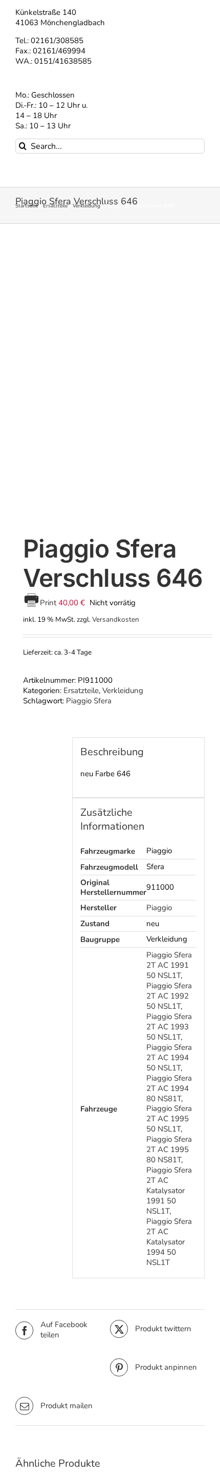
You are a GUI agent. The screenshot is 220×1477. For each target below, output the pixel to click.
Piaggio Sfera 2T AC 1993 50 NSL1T (169, 1026)
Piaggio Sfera (89, 701)
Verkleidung (122, 690)
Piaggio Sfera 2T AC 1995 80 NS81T (169, 1149)
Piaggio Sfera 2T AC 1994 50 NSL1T (169, 1057)
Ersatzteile (81, 690)
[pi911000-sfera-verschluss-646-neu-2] (110, 381)
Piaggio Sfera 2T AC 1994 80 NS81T (169, 1088)
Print (49, 603)
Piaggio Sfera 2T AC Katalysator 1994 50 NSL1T (169, 1242)
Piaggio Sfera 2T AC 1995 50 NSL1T (169, 1118)
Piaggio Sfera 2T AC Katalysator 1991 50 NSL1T (169, 1190)
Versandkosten (115, 619)
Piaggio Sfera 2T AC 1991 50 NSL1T (169, 965)
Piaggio (159, 908)
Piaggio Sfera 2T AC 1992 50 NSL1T (169, 996)
